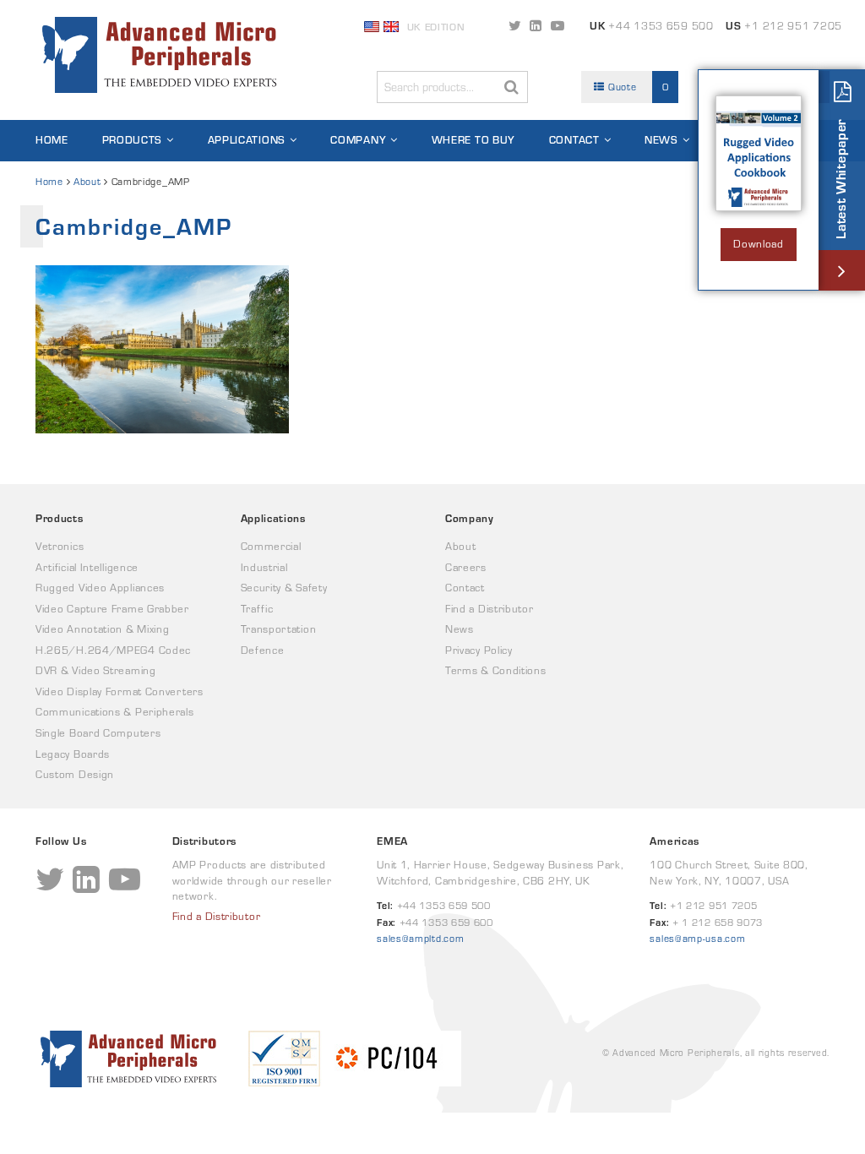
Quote (636, 86)
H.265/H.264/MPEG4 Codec (113, 650)
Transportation (279, 629)
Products (132, 140)
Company (358, 140)
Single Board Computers (97, 733)
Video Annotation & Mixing (102, 629)
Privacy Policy (479, 650)
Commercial (271, 546)
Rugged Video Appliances (100, 588)
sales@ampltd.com (420, 938)
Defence (263, 650)
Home (51, 140)
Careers (466, 567)
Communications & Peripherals (114, 712)
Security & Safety (284, 588)
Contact (574, 140)
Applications (247, 140)
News (661, 140)
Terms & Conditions (496, 670)
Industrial (264, 567)
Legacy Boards (72, 754)
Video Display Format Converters (119, 691)
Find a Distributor (489, 609)
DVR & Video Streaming (95, 670)
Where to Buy (473, 140)
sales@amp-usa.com (697, 938)
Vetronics (59, 546)
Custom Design (74, 774)
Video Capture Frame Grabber (112, 609)
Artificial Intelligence (87, 567)
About (87, 181)
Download (758, 244)
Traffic (257, 609)
